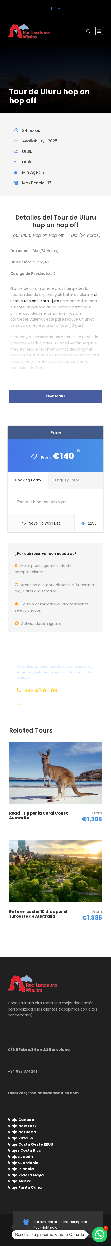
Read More (55, 396)
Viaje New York (22, 1125)
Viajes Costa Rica (24, 1150)
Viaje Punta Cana (25, 1187)
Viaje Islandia (21, 1169)
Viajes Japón (20, 1156)
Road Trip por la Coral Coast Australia (38, 815)
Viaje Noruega (22, 1132)
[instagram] (59, 8)
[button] (99, 1234)
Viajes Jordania (23, 1162)
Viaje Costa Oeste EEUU (30, 1144)
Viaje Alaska (19, 1181)
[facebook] (51, 8)
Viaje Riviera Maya (26, 1175)
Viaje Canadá (21, 1119)
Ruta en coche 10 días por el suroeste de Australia (38, 914)
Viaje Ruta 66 (20, 1138)
